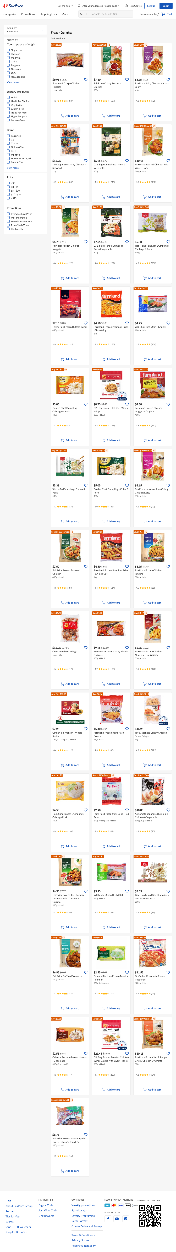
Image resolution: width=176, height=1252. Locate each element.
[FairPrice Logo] (13, 6)
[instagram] (125, 1220)
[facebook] (107, 1220)
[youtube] (116, 1220)
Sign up (151, 5)
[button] (157, 14)
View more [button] (13, 82)
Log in (166, 5)
